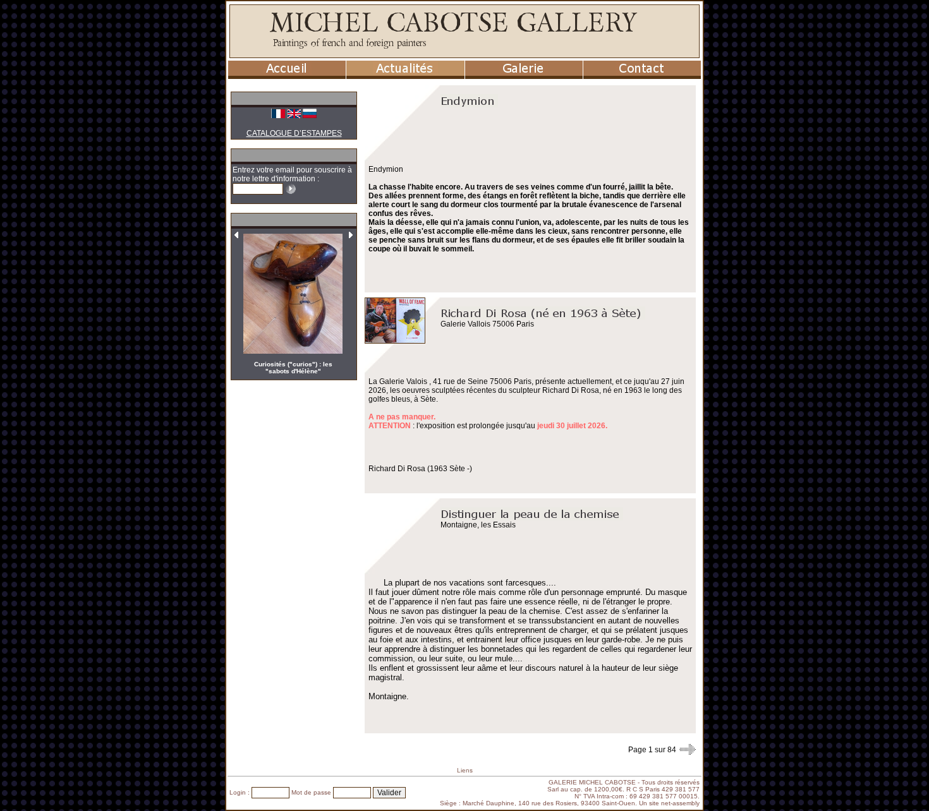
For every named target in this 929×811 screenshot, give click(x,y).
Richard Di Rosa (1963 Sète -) (420, 468)
